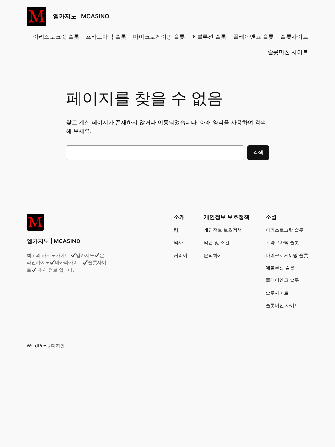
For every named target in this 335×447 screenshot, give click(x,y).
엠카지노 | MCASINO (81, 16)
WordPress (38, 345)
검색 (258, 152)
